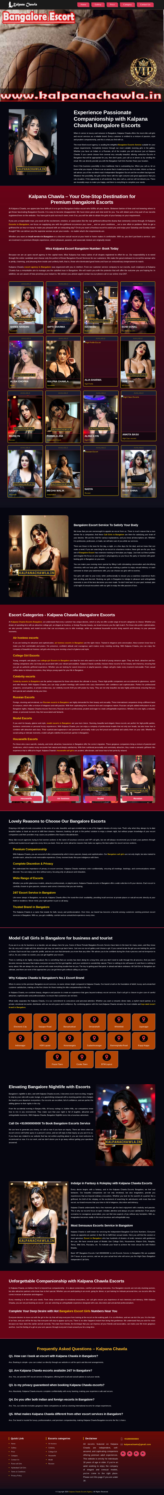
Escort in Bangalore (93, 1238)
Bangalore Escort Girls (75, 1311)
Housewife (52, 1456)
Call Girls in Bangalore (114, 535)
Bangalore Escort (86, 553)
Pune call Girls (16, 1464)
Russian (51, 1464)
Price (112, 5)
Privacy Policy (16, 1476)
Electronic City (20, 1027)
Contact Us (145, 5)
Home (83, 5)
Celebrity (51, 1448)
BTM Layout (106, 1064)
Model (50, 1460)
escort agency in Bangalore (37, 267)
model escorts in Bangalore (59, 723)
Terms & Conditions (18, 1472)
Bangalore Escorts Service (129, 145)
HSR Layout (45, 1045)
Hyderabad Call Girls (18, 1468)
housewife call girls (65, 751)
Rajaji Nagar (143, 1045)
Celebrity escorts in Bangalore (26, 681)
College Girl (52, 1452)
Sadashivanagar (94, 1045)
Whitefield (119, 1027)
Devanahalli (94, 1027)
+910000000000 (131, 1439)
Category (127, 5)
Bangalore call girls (116, 854)
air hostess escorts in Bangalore (69, 643)
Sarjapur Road (45, 1027)
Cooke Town (82, 1064)
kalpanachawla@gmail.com (137, 1444)
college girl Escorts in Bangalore (55, 660)
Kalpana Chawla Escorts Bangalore (26, 622)
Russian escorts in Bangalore (56, 702)
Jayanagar (143, 1027)
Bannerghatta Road (119, 1045)
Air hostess (52, 1444)
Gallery (98, 5)
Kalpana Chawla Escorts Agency (80, 1492)
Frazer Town (57, 1064)
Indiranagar (20, 1045)
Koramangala (70, 1045)
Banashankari (70, 1027)
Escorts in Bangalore (19, 224)
